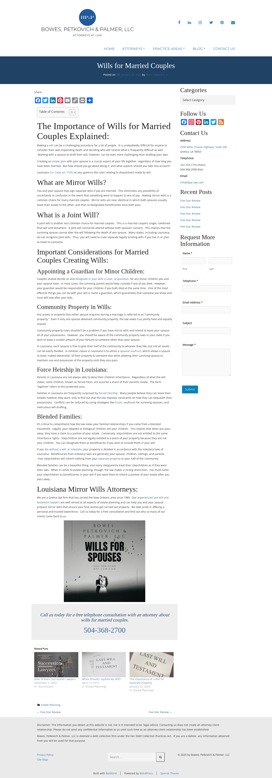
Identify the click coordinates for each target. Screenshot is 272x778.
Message (189, 344)
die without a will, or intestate (63, 449)
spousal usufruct (130, 351)
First (185, 268)
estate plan (59, 161)
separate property (109, 458)
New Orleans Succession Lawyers (54, 679)
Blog (198, 49)
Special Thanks (169, 773)
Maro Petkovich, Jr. (157, 74)
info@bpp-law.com (192, 182)
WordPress (146, 773)
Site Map (42, 759)
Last (211, 268)
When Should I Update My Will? (101, 679)
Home (109, 49)
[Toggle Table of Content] (70, 112)
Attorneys (132, 49)
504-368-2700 (104, 630)
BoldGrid (111, 773)
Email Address (193, 302)
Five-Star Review (49, 712)
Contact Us (224, 49)
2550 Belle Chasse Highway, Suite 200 (203, 147)
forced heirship (108, 393)
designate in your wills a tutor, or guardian (102, 279)
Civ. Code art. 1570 (61, 172)
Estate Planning (50, 705)
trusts (118, 402)
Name (187, 253)
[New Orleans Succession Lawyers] (56, 664)
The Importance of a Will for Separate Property (147, 681)
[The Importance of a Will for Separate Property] (152, 664)
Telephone (190, 281)
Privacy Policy (45, 754)
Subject (187, 323)
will (51, 145)
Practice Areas (167, 49)
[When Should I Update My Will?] (104, 664)
